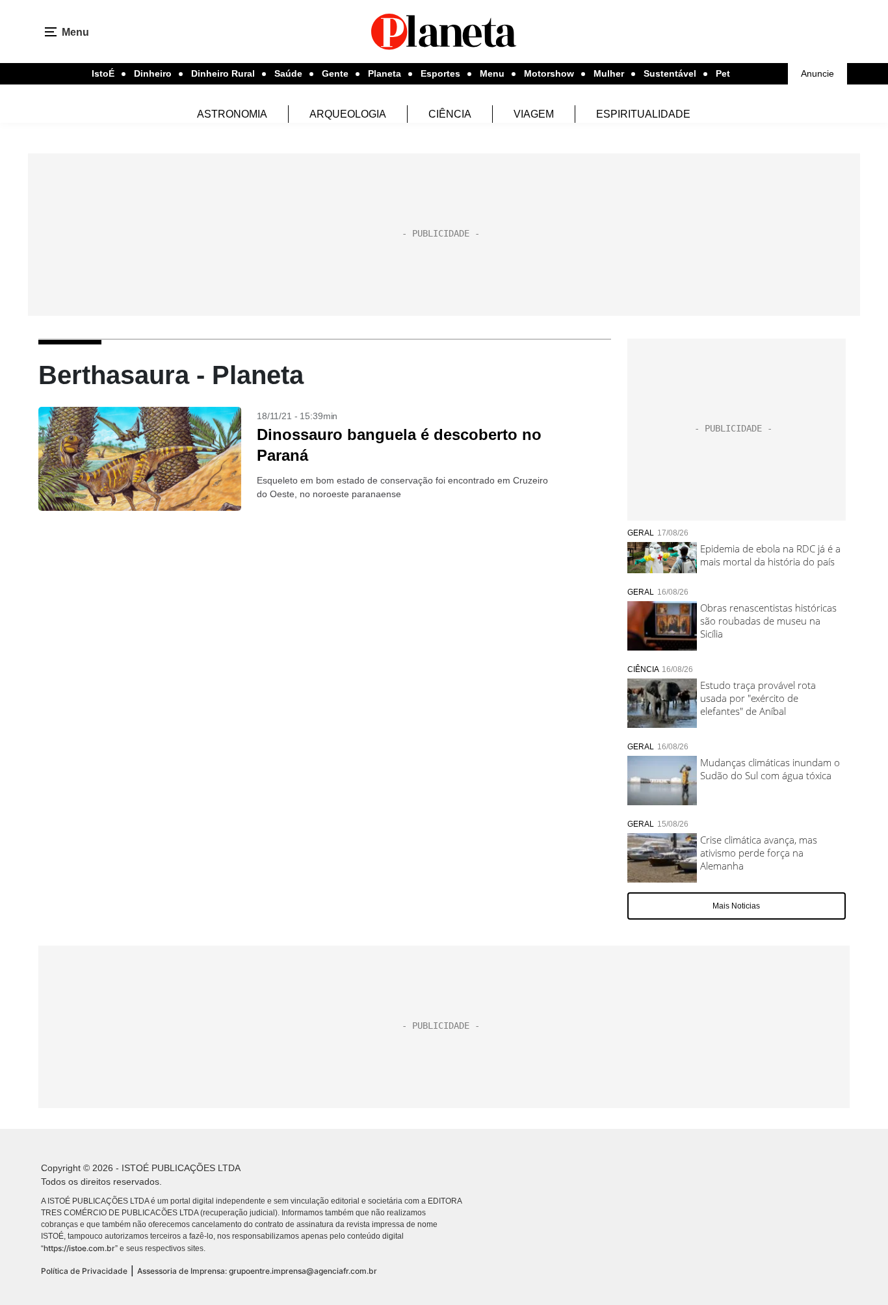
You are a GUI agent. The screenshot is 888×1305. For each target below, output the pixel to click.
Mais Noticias (736, 906)
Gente (335, 73)
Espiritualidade (643, 114)
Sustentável (670, 73)
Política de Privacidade (84, 1271)
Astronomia (232, 114)
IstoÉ (103, 73)
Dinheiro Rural (223, 73)
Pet (723, 73)
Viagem (534, 114)
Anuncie (817, 73)
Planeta (384, 73)
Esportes (440, 73)
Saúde (288, 73)
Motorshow (549, 73)
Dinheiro (153, 73)
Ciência (449, 114)
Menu (492, 73)
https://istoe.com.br (79, 1248)
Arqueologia (347, 114)
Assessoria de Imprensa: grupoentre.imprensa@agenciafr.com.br (257, 1271)
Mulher (609, 73)
